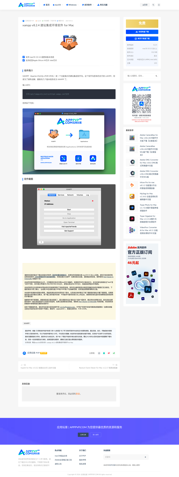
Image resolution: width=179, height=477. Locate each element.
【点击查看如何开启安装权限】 (44, 277)
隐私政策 (82, 464)
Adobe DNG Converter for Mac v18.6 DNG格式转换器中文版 (149, 163)
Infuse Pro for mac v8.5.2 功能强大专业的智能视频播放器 (148, 185)
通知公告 (58, 464)
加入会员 (96, 434)
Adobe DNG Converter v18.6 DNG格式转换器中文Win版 (149, 174)
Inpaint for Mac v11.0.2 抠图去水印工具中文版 (38, 368)
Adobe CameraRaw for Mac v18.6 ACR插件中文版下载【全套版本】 (149, 138)
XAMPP (26, 323)
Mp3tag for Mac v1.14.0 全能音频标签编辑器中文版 (149, 196)
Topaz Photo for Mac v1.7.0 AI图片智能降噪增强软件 (149, 208)
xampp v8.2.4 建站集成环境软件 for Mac (60, 342)
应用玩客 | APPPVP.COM (90, 474)
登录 (78, 394)
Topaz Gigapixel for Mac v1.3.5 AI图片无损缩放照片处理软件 (148, 219)
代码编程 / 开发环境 (50, 21)
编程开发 (61, 21)
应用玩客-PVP (33, 353)
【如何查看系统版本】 (58, 275)
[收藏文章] (99, 353)
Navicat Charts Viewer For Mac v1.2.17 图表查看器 (98, 368)
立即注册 (83, 434)
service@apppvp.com (67, 307)
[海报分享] (114, 353)
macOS (39, 21)
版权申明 (82, 460)
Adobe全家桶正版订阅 (63, 460)
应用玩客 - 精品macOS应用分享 (35, 342)
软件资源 (112, 465)
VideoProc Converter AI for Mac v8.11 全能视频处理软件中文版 (149, 230)
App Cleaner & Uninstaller (88, 302)
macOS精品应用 (61, 456)
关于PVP (82, 456)
